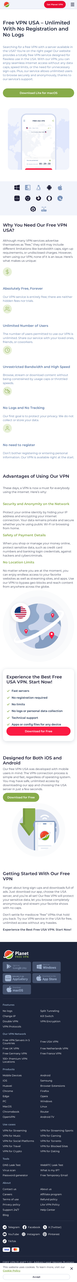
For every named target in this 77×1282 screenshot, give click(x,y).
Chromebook (11, 1111)
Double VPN (10, 1021)
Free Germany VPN (15, 1053)
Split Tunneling (49, 1011)
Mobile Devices (12, 1075)
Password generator (15, 1175)
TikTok (12, 1241)
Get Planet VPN (55, 4)
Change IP (9, 1016)
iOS (5, 1080)
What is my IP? (49, 1170)
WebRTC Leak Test (51, 1165)
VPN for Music (12, 1135)
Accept (36, 1277)
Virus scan (9, 1170)
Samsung (46, 1080)
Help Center (47, 1209)
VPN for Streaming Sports (56, 1130)
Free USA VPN (49, 1041)
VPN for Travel (12, 1146)
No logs (7, 1011)
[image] (38, 953)
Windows (46, 1101)
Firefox (44, 1091)
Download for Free (38, 731)
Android (45, 1075)
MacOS (7, 1106)
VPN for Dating (50, 1151)
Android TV (47, 1117)
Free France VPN (50, 1053)
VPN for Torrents (50, 1141)
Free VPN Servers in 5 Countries (16, 1042)
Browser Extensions (52, 1085)
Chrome (8, 1091)
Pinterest (54, 1234)
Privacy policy (11, 1204)
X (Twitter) (54, 1227)
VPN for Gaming (50, 1135)
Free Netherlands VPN (54, 1048)
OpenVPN (9, 1117)
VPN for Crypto (12, 1151)
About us (46, 1189)
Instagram (33, 1234)
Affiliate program (51, 1194)
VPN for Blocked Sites (54, 1146)
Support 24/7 (11, 1209)
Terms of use (11, 1199)
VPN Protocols (12, 1026)
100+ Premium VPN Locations (15, 1060)
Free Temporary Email (54, 1175)
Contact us (9, 1189)
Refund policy (48, 1199)
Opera (44, 1096)
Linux (43, 1106)
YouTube (13, 1234)
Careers (7, 1194)
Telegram (14, 1227)
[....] (7, 4)
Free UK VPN (11, 1048)
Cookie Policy (11, 1270)
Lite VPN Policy (50, 1204)
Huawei (7, 1085)
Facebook (34, 1227)
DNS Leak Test (12, 1165)
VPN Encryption (50, 1021)
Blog (6, 1215)
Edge (6, 1096)
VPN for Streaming (15, 1130)
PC (4, 1101)
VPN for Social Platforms (18, 1141)
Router (44, 1111)
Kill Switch (47, 1016)
